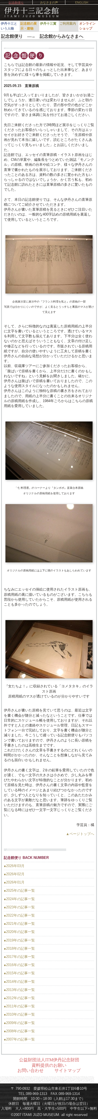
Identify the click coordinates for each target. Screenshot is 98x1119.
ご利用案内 (68, 23)
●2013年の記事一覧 (19, 990)
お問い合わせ (30, 1070)
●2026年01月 (14, 882)
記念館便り (16, 2)
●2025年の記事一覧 (19, 890)
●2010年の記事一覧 (19, 1014)
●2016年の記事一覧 (19, 965)
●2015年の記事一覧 (19, 973)
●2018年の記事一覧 (19, 948)
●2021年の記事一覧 (19, 924)
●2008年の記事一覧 (19, 1031)
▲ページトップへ (80, 834)
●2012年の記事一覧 (19, 998)
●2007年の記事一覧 (19, 1039)
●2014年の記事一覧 (19, 982)
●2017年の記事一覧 (19, 957)
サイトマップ (67, 1070)
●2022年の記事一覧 (19, 915)
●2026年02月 (14, 874)
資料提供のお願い (49, 1065)
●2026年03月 (14, 866)
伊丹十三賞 (48, 23)
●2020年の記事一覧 (19, 932)
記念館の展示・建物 (28, 26)
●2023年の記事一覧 (19, 907)
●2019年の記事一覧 (19, 940)
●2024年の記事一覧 (19, 899)
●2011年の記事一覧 (19, 1006)
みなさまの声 (49, 2)
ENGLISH (81, 2)
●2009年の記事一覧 (19, 1023)
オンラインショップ (87, 26)
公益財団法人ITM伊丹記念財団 (49, 1059)
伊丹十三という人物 (9, 26)
